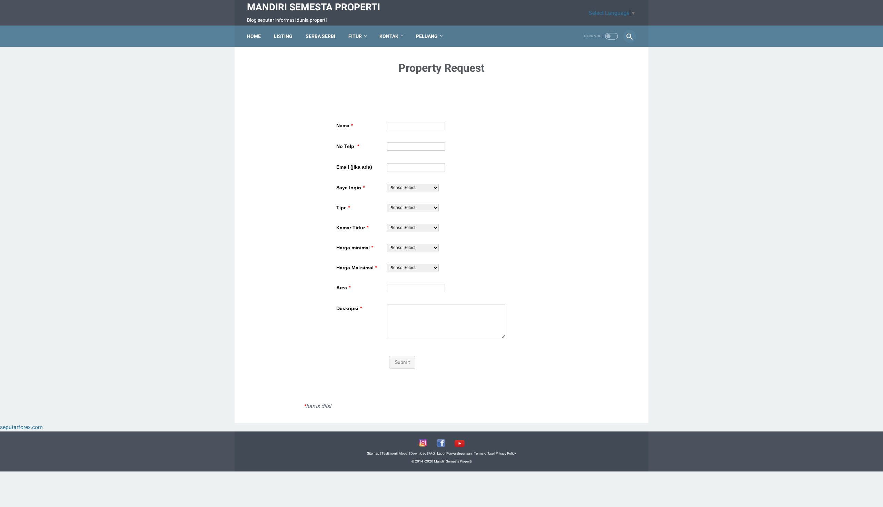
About (403, 453)
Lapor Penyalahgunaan (454, 453)
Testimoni (389, 453)
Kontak (388, 36)
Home (254, 36)
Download (418, 453)
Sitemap (373, 453)
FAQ (431, 453)
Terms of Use (484, 453)
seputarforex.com (21, 427)
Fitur (355, 36)
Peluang (427, 36)
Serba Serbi (320, 36)
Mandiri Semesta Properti (313, 7)
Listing (283, 36)
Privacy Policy (506, 453)
